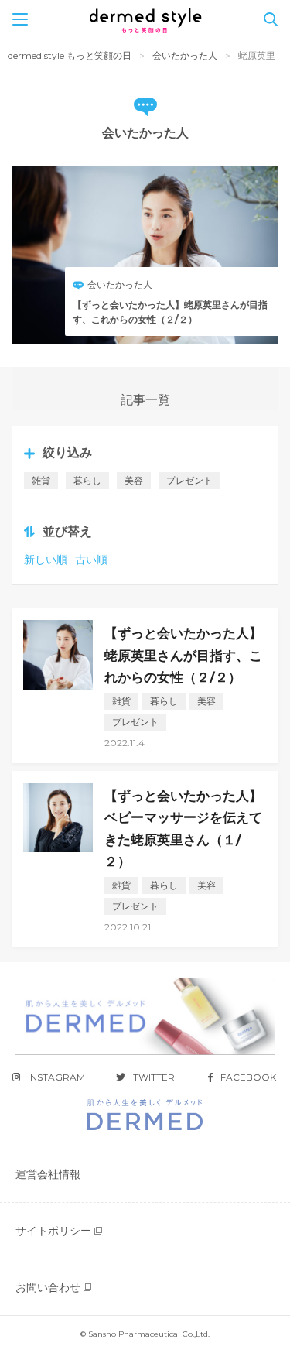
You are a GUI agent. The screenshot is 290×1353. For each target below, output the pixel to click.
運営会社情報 (47, 1174)
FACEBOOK (248, 1077)
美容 (134, 480)
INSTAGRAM (56, 1077)
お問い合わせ (47, 1287)
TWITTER (154, 1077)
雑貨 (41, 480)
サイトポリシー (53, 1231)
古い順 (91, 560)
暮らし (87, 480)
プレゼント (189, 480)
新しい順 (45, 560)
